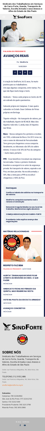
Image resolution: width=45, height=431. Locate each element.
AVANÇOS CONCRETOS (14, 308)
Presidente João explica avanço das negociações (22, 220)
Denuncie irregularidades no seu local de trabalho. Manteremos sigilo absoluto (24, 208)
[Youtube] (25, 425)
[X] (20, 72)
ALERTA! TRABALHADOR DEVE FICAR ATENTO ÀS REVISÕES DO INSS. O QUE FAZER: (20, 278)
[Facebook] (15, 72)
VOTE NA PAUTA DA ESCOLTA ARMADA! (22, 299)
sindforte (24, 62)
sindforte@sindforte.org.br (12, 385)
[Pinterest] (25, 72)
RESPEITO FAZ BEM (13, 265)
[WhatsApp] (30, 72)
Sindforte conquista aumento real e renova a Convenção (22, 201)
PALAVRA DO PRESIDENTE (14, 51)
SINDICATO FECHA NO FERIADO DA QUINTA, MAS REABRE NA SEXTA (19, 289)
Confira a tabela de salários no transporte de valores (24, 193)
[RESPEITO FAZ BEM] (22, 248)
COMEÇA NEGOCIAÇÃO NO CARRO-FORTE (23, 214)
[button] (3, 17)
